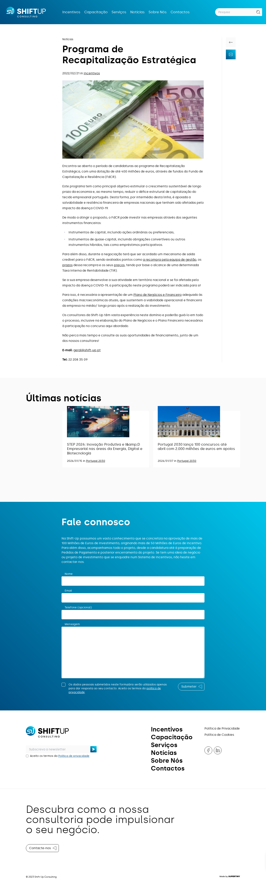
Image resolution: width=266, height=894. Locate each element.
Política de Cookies (219, 735)
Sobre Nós (158, 12)
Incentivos (71, 12)
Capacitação (96, 12)
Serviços (119, 12)
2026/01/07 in (167, 461)
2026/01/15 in (76, 461)
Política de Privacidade (222, 728)
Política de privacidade (73, 756)
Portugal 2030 (95, 461)
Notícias (137, 12)
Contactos (180, 12)
